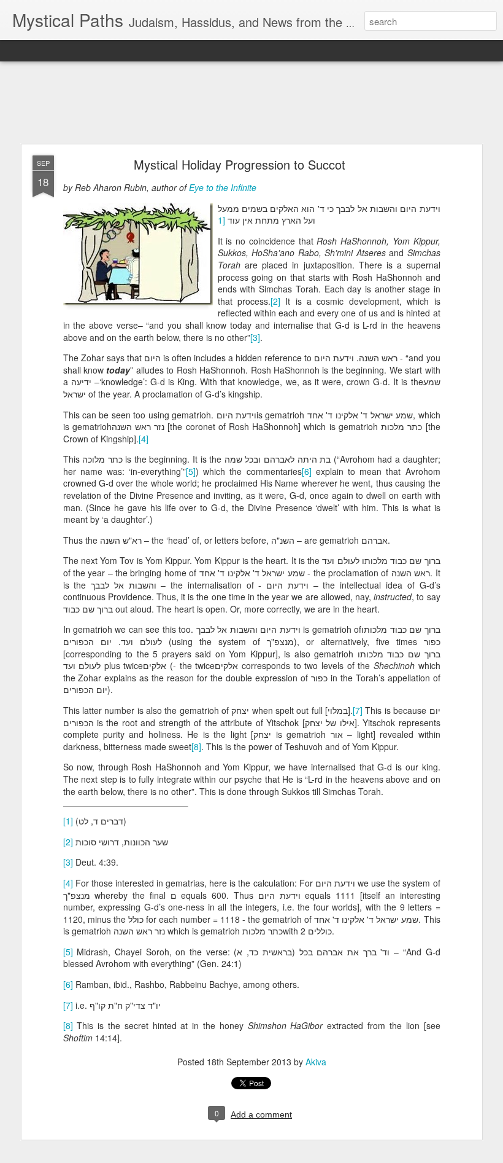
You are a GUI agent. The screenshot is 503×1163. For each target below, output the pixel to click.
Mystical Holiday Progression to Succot (239, 164)
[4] (143, 439)
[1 (223, 220)
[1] (68, 821)
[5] (191, 471)
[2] (275, 301)
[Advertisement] (251, 103)
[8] (196, 746)
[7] (358, 710)
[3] (255, 337)
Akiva (315, 1061)
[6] (307, 471)
